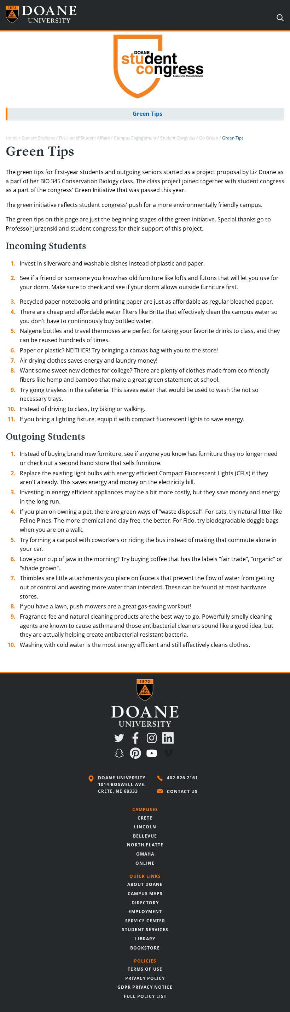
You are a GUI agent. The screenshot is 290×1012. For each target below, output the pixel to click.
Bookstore (145, 948)
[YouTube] (153, 757)
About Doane (145, 884)
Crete (145, 818)
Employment (145, 912)
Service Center (145, 921)
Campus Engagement (135, 138)
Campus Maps (145, 894)
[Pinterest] (137, 757)
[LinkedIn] (169, 741)
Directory (145, 903)
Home (12, 138)
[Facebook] (137, 741)
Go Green (208, 138)
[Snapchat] (121, 757)
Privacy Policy (145, 978)
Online (145, 863)
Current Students (38, 138)
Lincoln (145, 827)
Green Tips (147, 114)
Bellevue (145, 836)
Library (145, 939)
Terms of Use (145, 969)
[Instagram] (153, 741)
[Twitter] (121, 741)
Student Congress (177, 138)
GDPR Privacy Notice (145, 987)
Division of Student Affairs (84, 138)
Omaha (145, 854)
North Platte (145, 845)
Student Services (145, 930)
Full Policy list (145, 996)
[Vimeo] (169, 757)
